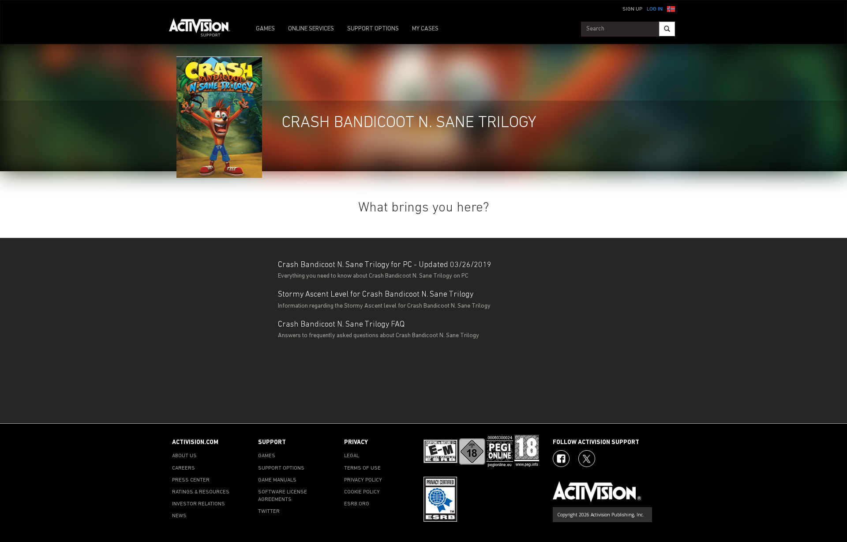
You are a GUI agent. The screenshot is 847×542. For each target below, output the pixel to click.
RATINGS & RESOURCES (200, 492)
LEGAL (351, 456)
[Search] (667, 29)
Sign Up (632, 9)
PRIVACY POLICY (363, 480)
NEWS (179, 516)
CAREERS (183, 468)
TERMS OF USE (362, 468)
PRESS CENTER (191, 480)
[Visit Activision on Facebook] (561, 458)
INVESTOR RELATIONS (198, 504)
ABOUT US (184, 456)
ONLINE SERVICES (311, 29)
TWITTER (269, 511)
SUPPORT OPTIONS (373, 29)
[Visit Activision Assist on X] (586, 458)
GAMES (265, 29)
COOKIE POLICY (362, 492)
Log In (655, 9)
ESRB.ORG (356, 504)
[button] (671, 8)
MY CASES (425, 29)
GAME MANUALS (277, 480)
